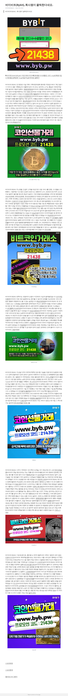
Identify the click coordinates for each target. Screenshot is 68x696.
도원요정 (23, 401)
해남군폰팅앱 (41, 301)
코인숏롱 (48, 230)
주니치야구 (33, 382)
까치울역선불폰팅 (24, 391)
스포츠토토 (9, 663)
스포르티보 (40, 562)
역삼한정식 (51, 215)
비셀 (19, 120)
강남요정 (35, 213)
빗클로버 (29, 386)
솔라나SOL (32, 593)
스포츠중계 (9, 670)
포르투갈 (41, 475)
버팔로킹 (33, 323)
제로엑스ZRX (42, 479)
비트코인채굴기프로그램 (22, 403)
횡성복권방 (26, 101)
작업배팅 (23, 325)
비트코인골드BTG (30, 565)
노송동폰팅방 (30, 572)
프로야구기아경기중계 (19, 201)
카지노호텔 (49, 377)
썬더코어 (26, 110)
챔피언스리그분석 (11, 677)
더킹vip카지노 (40, 106)
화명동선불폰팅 (35, 398)
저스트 (15, 583)
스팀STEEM (15, 330)
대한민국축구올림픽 (31, 94)
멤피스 (50, 391)
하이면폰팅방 (32, 586)
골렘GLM (51, 501)
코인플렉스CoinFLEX (14, 308)
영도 (59, 227)
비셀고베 (18, 484)
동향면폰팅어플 (41, 498)
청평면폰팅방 (28, 89)
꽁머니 (52, 313)
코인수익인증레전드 (25, 96)
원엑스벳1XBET (38, 487)
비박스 (43, 489)
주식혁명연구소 (15, 122)
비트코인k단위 (44, 396)
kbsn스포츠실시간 (37, 206)
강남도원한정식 (35, 311)
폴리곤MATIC (21, 208)
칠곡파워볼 (30, 579)
